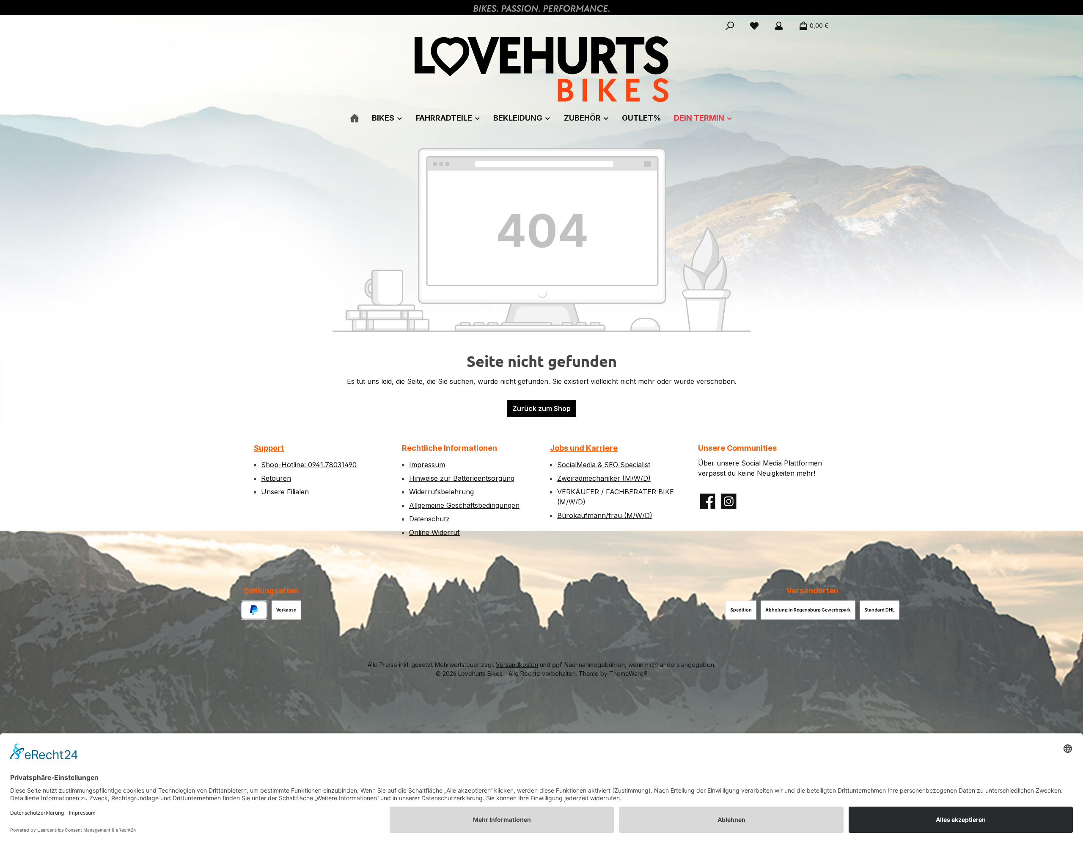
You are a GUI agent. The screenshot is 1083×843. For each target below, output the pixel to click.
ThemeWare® (628, 673)
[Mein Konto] (779, 25)
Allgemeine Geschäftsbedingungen (464, 505)
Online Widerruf (434, 532)
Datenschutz (429, 519)
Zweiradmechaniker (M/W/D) (604, 478)
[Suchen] (730, 25)
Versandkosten (517, 664)
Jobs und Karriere (584, 448)
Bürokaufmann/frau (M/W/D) (604, 515)
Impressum (427, 464)
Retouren (276, 478)
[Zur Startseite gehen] (541, 69)
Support (269, 448)
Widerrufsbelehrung (441, 492)
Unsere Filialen (285, 492)
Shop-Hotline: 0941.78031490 (309, 464)
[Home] (355, 117)
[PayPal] (254, 610)
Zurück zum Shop (541, 408)
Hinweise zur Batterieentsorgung (461, 478)
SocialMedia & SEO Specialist (603, 464)
